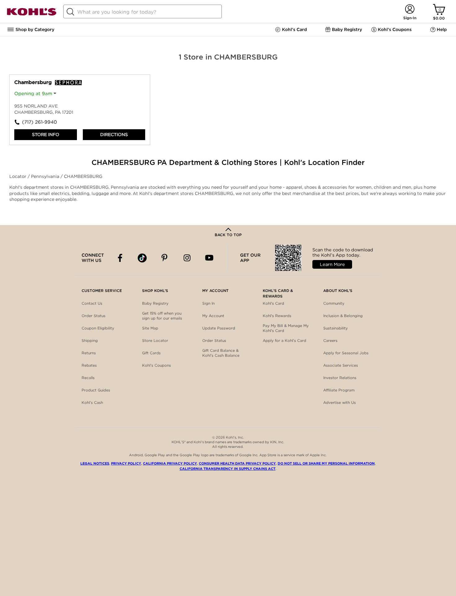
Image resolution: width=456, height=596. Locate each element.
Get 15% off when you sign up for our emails (162, 315)
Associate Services (340, 365)
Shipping (90, 340)
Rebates (89, 365)
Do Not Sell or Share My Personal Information (326, 463)
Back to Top (228, 234)
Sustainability (335, 328)
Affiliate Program (339, 390)
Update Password (218, 328)
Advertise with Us (339, 402)
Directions (114, 134)
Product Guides (96, 390)
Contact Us (92, 303)
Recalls (88, 377)
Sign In (208, 303)
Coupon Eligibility (98, 328)
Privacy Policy (126, 463)
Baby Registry (155, 303)
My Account (213, 315)
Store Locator (155, 340)
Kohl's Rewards (277, 315)
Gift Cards (151, 353)
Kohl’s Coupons (156, 365)
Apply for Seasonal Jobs (346, 353)
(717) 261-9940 (39, 122)
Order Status (93, 315)
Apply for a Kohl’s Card (284, 340)
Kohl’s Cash (92, 402)
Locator (18, 176)
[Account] (409, 9)
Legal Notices (94, 463)
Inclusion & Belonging (343, 315)
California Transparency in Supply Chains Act (227, 468)
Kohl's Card (273, 303)
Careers (330, 340)
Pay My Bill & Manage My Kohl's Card (286, 328)
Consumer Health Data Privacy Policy (237, 463)
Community (333, 303)
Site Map (150, 328)
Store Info (45, 134)
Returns (89, 353)
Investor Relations (339, 377)
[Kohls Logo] (31, 14)
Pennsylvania (45, 176)
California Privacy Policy (170, 463)
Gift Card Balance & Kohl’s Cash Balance (220, 353)
